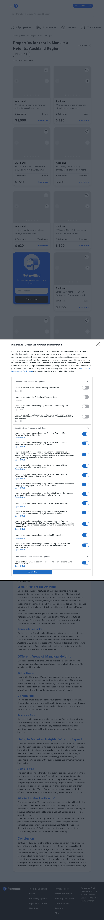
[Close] (98, 345)
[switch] (85, 388)
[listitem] (52, 381)
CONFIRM (32, 572)
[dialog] (52, 460)
